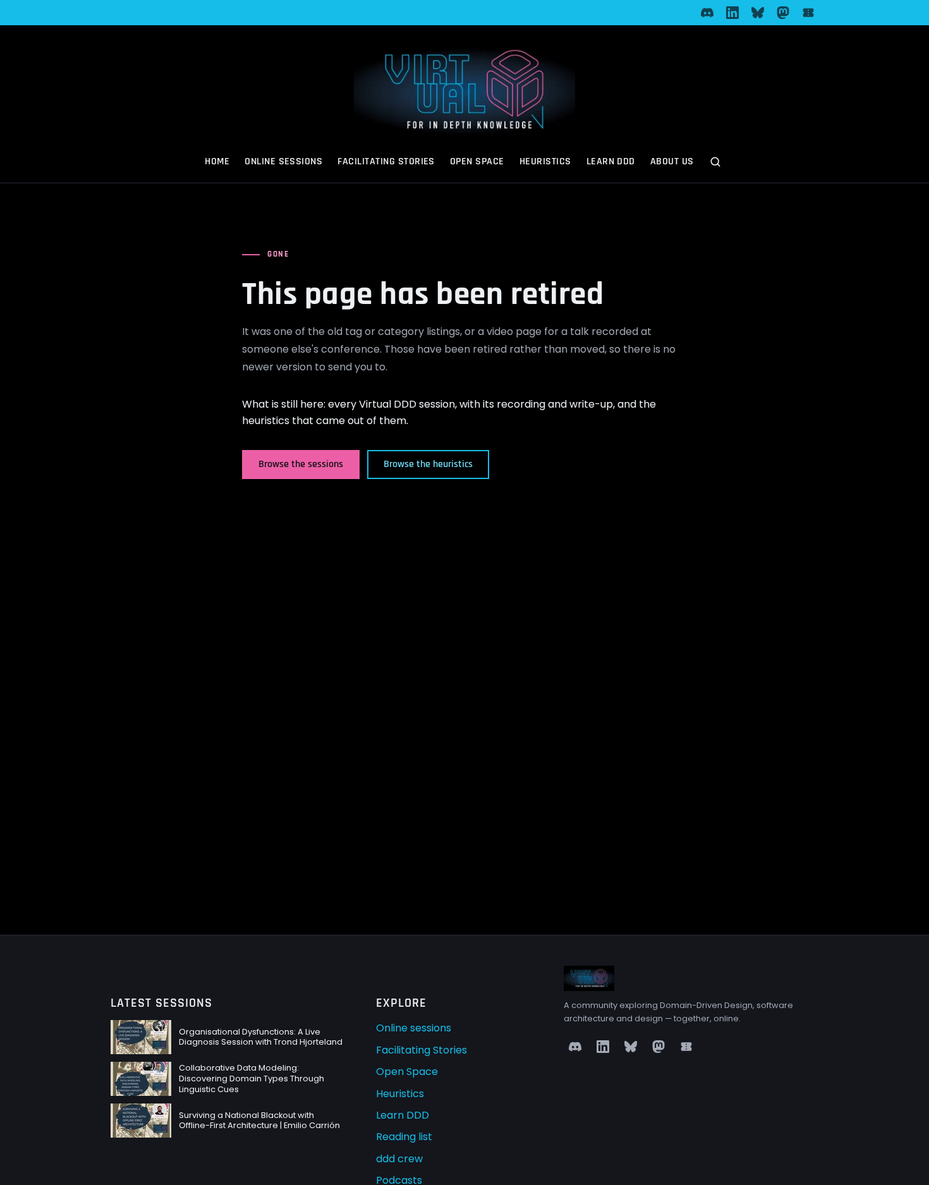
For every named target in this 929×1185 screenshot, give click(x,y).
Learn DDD (610, 161)
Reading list (404, 1136)
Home (217, 161)
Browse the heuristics (428, 464)
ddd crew (399, 1159)
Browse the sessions (300, 464)
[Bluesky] (758, 13)
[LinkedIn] (732, 13)
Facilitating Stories (386, 161)
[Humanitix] (808, 13)
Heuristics (545, 161)
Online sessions (283, 161)
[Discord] (707, 13)
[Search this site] (716, 163)
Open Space (477, 161)
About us (672, 161)
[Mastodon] (783, 13)
